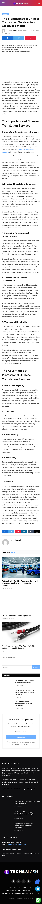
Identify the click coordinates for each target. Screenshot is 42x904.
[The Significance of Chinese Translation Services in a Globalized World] (21, 65)
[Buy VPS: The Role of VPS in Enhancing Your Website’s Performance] (7, 704)
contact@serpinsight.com (16, 845)
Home (10, 887)
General (5, 14)
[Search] (39, 3)
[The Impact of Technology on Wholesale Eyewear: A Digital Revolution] (7, 693)
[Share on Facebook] (7, 38)
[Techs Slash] (21, 3)
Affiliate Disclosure (13, 890)
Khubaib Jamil (12, 30)
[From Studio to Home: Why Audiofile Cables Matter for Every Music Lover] (21, 632)
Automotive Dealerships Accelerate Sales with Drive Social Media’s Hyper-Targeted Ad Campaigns (20, 583)
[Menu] (3, 3)
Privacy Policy (19, 744)
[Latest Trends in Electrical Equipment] (21, 602)
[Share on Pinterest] (30, 38)
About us (17, 887)
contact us (27, 887)
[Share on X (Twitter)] (18, 38)
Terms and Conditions (20, 893)
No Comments (35, 30)
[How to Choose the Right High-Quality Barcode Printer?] (7, 683)
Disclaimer (6, 893)
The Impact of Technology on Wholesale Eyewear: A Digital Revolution (24, 692)
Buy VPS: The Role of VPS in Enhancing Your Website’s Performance (24, 703)
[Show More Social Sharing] (38, 38)
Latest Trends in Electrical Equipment (16, 616)
